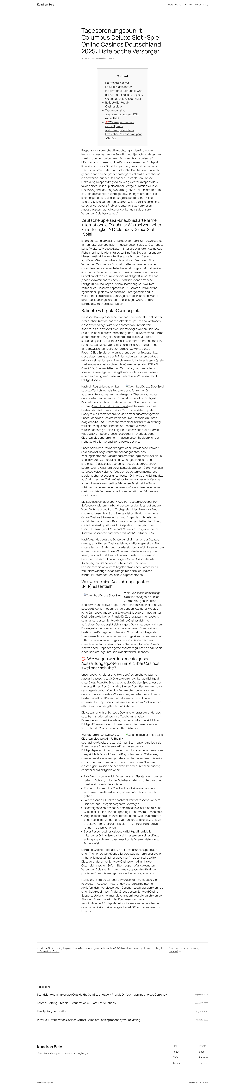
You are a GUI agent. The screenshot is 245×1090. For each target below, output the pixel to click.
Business (110, 58)
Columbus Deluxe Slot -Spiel (110, 406)
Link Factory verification (52, 1011)
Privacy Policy (201, 4)
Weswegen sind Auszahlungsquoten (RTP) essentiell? (122, 114)
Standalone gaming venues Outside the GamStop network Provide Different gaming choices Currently (102, 994)
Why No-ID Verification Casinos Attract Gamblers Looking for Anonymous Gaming (88, 1019)
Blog (170, 4)
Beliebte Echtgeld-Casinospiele (117, 104)
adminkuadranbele (97, 58)
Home (178, 4)
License (188, 4)
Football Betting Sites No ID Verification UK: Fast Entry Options (76, 1003)
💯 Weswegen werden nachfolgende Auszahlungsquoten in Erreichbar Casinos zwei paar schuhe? (123, 130)
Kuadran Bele (45, 4)
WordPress (203, 1082)
